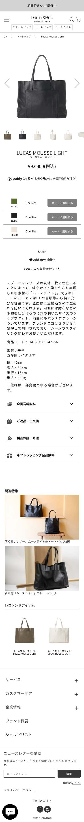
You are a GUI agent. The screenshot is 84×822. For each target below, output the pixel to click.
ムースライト (63, 27)
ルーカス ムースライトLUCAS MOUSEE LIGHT (59, 652)
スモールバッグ (22, 27)
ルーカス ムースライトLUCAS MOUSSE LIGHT (24, 652)
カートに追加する (62, 203)
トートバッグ (43, 27)
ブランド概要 (17, 721)
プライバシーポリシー (19, 790)
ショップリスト (19, 734)
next (76, 80)
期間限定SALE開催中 (42, 5)
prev (6, 80)
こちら (76, 783)
